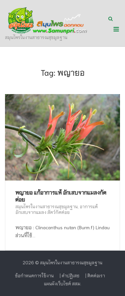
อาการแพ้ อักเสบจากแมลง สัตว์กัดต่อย (56, 209)
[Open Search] (110, 19)
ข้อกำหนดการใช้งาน (34, 275)
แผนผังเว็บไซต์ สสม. (62, 283)
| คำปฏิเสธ (69, 275)
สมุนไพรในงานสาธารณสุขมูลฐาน (46, 206)
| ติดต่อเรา (95, 275)
